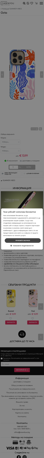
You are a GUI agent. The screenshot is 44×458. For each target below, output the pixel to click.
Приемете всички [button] (22, 240)
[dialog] (22, 229)
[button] (22, 245)
